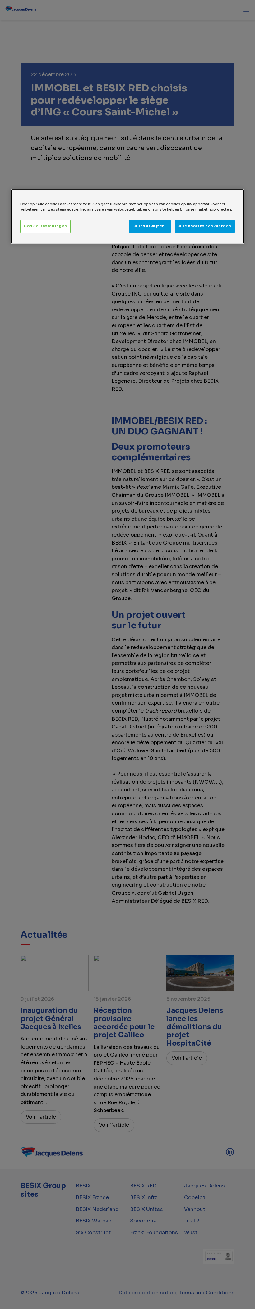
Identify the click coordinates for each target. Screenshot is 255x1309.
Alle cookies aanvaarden (204, 226)
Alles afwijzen (149, 226)
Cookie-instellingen (45, 226)
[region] (127, 216)
